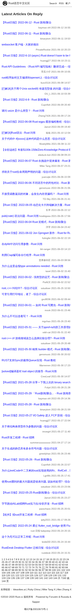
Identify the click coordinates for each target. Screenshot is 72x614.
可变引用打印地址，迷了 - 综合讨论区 (24, 294)
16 (41, 559)
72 (26, 567)
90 (20, 570)
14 (34, 559)
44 (66, 562)
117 (62, 572)
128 (46, 575)
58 (47, 564)
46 (6, 564)
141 (41, 578)
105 (8, 572)
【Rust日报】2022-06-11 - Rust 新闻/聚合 (26, 33)
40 (53, 562)
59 (50, 564)
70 (20, 567)
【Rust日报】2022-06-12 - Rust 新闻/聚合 (26, 22)
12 (27, 559)
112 (40, 572)
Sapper (36, 601)
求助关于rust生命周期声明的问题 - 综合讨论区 (29, 171)
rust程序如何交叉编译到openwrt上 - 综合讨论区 (30, 77)
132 (64, 575)
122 (17, 575)
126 (36, 575)
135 (13, 578)
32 (26, 562)
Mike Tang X (48, 589)
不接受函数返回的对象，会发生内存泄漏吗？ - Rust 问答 (35, 193)
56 (40, 564)
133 (4, 578)
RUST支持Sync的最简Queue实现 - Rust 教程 (29, 360)
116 (58, 572)
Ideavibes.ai (19, 589)
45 (3, 564)
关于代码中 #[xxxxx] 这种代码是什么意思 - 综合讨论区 (34, 138)
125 (31, 575)
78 (47, 567)
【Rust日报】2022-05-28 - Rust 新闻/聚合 (26, 404)
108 (22, 572)
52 (26, 564)
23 (64, 559)
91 (23, 570)
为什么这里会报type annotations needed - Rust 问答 (32, 266)
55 (37, 564)
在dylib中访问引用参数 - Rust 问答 (22, 244)
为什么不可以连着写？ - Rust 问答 (22, 316)
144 (55, 578)
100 (54, 570)
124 (27, 575)
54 (33, 564)
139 (32, 578)
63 (63, 564)
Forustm (53, 596)
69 (16, 567)
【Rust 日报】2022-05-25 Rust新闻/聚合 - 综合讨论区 (33, 492)
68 (13, 567)
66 (6, 567)
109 (27, 572)
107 (18, 572)
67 (10, 567)
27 (10, 562)
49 (16, 564)
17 (44, 559)
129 (50, 575)
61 (57, 564)
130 (55, 575)
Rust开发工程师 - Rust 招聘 (18, 437)
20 (54, 559)
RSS (61, 3)
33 (30, 562)
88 (13, 570)
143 (51, 578)
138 (27, 578)
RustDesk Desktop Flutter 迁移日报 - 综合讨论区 (30, 547)
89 (16, 570)
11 (24, 559)
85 (3, 570)
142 (46, 578)
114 (49, 572)
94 (33, 570)
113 (45, 572)
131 (60, 575)
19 (51, 559)
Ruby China (34, 589)
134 (8, 578)
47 (10, 564)
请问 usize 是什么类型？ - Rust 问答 (23, 110)
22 (61, 559)
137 (22, 578)
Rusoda (65, 596)
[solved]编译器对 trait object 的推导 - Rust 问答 (29, 371)
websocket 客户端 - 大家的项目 (20, 44)
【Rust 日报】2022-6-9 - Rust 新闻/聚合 (25, 99)
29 (16, 562)
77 (43, 567)
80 (53, 567)
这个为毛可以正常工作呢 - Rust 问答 (23, 536)
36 (40, 562)
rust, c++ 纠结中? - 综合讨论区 (20, 288)
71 (23, 567)
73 (30, 567)
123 (22, 575)
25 (3, 562)
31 (23, 562)
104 (4, 572)
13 (31, 559)
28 (13, 562)
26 (6, 562)
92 (26, 570)
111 (36, 572)
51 (23, 564)
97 (43, 570)
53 (30, 564)
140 (36, 578)
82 (60, 567)
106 (13, 572)
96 (40, 570)
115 (53, 572)
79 (50, 567)
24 (67, 559)
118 (66, 572)
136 (18, 578)
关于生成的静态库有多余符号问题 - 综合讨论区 (29, 448)
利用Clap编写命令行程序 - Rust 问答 (23, 255)
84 (66, 567)
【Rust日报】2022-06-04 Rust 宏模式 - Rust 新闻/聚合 (34, 222)
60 (53, 564)
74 (33, 567)
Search (53, 3)
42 (60, 562)
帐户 (68, 3)
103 (68, 570)
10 (21, 559)
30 (20, 562)
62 (60, 564)
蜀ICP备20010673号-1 (36, 609)
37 (43, 562)
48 (13, 564)
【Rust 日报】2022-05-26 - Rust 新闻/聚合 (27, 459)
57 (43, 564)
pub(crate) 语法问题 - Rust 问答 (20, 216)
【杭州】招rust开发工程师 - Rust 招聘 (24, 514)
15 (38, 559)
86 (6, 570)
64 (66, 564)
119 (4, 575)
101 (59, 570)
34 (33, 562)
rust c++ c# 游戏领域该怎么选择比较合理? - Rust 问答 (33, 338)
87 (10, 570)
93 (30, 570)
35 (37, 562)
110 (32, 572)
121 (13, 575)
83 (63, 567)
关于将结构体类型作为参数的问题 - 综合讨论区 (29, 426)
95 (37, 570)
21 (58, 559)
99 (50, 570)
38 (47, 562)
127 (41, 575)
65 (3, 567)
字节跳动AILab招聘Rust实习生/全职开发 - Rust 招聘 (32, 503)
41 (57, 562)
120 (8, 575)
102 (63, 570)
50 (20, 564)
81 (57, 567)
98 (47, 570)
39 (50, 562)
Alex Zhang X (64, 589)
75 (37, 567)
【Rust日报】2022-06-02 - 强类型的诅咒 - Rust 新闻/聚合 (36, 277)
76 (40, 567)
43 (63, 562)
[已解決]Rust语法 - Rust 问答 (19, 132)
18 (48, 559)
